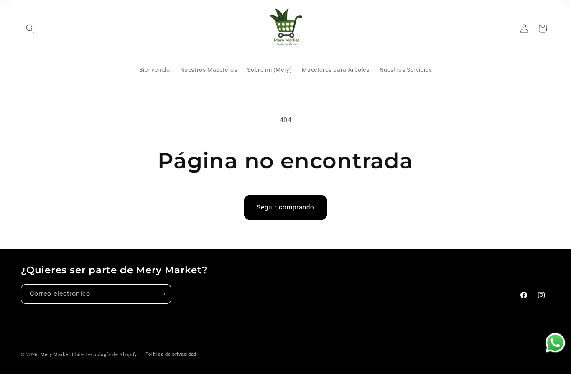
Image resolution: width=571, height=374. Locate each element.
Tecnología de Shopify (111, 354)
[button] (30, 28)
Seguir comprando (285, 207)
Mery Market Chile (62, 354)
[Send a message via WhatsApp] (555, 342)
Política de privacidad (170, 354)
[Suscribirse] (162, 294)
